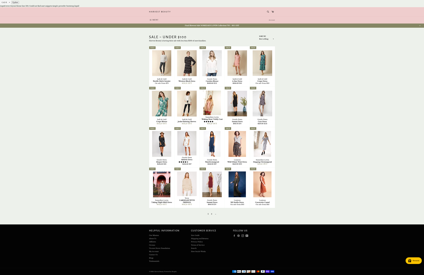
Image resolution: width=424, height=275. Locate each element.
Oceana (152, 245)
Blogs (151, 258)
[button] (209, 122)
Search (194, 248)
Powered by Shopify (170, 271)
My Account (154, 251)
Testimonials (154, 261)
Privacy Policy (197, 242)
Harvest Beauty (160, 12)
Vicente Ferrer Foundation (159, 248)
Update (15, 2)
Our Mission (154, 235)
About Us (152, 239)
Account (272, 20)
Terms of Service (198, 245)
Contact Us (153, 255)
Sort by (262, 36)
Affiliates (152, 242)
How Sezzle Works (198, 251)
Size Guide (195, 235)
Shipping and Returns (199, 239)
